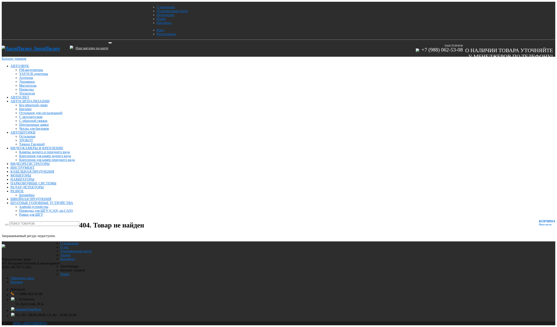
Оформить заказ (22, 278)
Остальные (27, 136)
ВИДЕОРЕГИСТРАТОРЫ (30, 164)
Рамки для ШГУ (31, 214)
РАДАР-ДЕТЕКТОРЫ (27, 187)
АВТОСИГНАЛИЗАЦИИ (30, 101)
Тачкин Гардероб (32, 144)
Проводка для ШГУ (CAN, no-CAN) (46, 210)
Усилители (27, 93)
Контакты (164, 23)
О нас (64, 247)
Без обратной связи (33, 105)
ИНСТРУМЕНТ (22, 167)
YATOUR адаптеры (33, 74)
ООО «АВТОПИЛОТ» (30, 323)
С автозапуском (30, 117)
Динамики (27, 81)
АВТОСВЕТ (19, 97)
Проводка (26, 89)
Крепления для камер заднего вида (45, 156)
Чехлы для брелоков (34, 128)
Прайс (161, 19)
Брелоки (25, 109)
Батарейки (27, 195)
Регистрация (166, 34)
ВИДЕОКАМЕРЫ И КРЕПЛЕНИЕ (36, 148)
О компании (166, 7)
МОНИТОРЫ (20, 175)
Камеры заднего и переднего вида (44, 152)
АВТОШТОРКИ (22, 132)
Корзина (16, 282)
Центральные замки (34, 124)
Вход (160, 30)
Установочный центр (172, 11)
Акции (65, 255)
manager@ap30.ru (28, 309)
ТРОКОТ (26, 140)
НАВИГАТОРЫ (22, 179)
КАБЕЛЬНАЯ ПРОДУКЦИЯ (32, 171)
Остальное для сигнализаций (40, 113)
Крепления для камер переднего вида (47, 160)
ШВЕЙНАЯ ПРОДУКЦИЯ (30, 199)
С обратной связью (33, 121)
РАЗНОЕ (17, 191)
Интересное (165, 15)
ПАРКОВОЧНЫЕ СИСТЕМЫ (33, 183)
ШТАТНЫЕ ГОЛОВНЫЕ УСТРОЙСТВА (41, 203)
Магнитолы (28, 85)
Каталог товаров (14, 58)
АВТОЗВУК (19, 66)
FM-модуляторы (31, 70)
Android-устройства (33, 207)
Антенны (26, 78)
